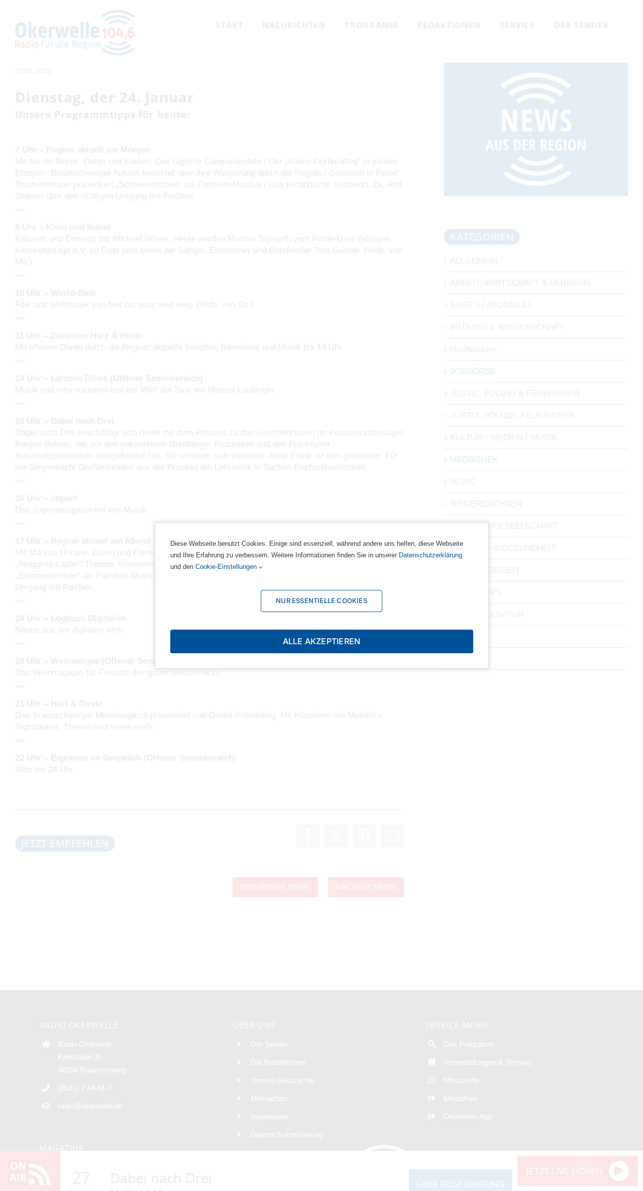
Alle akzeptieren (322, 641)
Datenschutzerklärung (430, 555)
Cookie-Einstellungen (227, 566)
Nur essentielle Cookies (321, 601)
